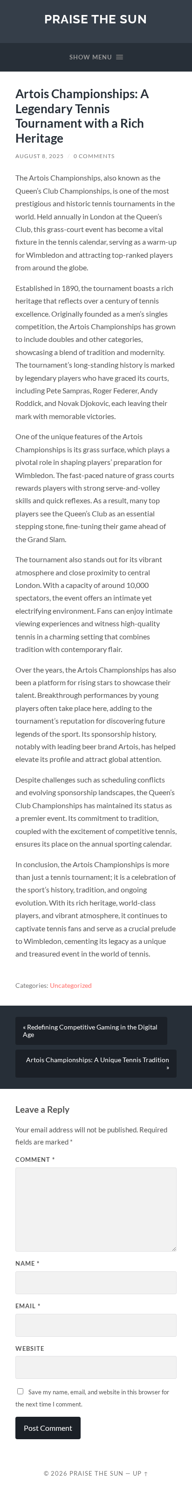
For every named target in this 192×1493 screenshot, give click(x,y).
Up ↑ (141, 1473)
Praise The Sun (95, 19)
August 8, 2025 (39, 155)
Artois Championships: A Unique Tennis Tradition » (97, 1063)
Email (28, 1306)
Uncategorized (71, 985)
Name (27, 1263)
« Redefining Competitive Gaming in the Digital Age (90, 1030)
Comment (35, 1159)
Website (29, 1348)
